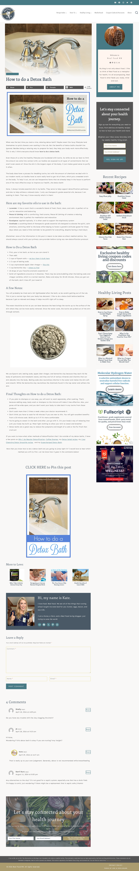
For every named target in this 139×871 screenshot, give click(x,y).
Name (10, 678)
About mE (115, 87)
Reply (87, 710)
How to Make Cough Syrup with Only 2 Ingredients (124, 314)
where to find (33, 268)
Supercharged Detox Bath (51, 442)
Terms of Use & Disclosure (113, 860)
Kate (21, 750)
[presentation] (105, 188)
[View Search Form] (136, 12)
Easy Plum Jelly (105, 196)
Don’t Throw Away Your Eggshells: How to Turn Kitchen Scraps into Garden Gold (105, 337)
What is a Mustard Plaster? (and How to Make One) (105, 360)
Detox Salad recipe (69, 439)
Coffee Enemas (52, 439)
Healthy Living (12, 74)
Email (53, 678)
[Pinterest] (131, 2)
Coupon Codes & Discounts (115, 13)
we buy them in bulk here (39, 258)
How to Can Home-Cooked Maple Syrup (105, 314)
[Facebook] (119, 2)
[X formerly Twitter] (127, 2)
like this (46, 265)
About (130, 13)
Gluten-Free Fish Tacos (105, 238)
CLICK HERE (36, 467)
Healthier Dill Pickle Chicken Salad (105, 217)
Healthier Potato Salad (124, 197)
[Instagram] (123, 2)
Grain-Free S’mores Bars (124, 238)
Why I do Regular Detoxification (31, 439)
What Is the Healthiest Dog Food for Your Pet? (124, 335)
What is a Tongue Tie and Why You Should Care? (124, 360)
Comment (11, 649)
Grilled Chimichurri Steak (124, 217)
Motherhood (99, 13)
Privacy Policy (115, 865)
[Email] (115, 2)
